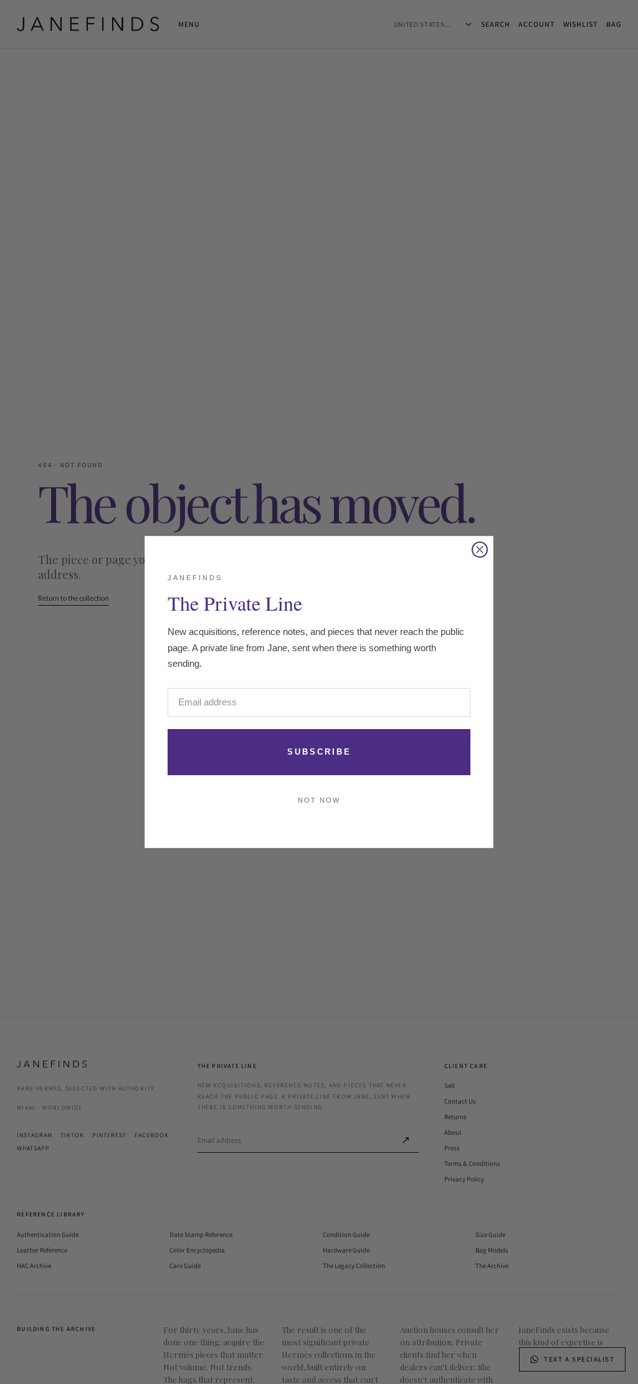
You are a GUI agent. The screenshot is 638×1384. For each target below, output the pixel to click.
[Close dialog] (479, 549)
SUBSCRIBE (319, 751)
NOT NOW (319, 800)
